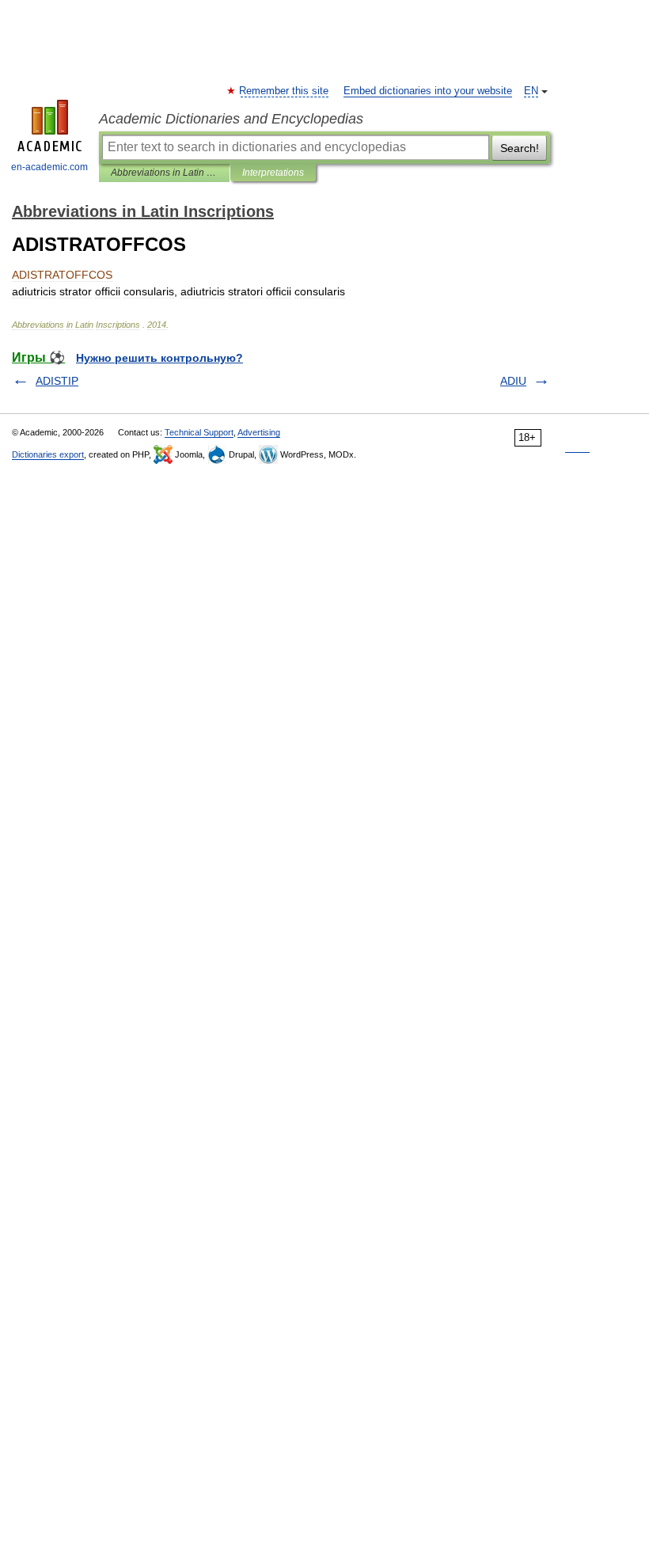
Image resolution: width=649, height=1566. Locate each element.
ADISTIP (57, 380)
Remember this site (284, 91)
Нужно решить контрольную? (159, 358)
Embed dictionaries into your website (427, 91)
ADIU (513, 380)
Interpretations (273, 172)
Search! (519, 148)
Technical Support (199, 432)
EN (531, 91)
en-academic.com (49, 167)
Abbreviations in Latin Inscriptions (164, 172)
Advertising (258, 432)
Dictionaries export (48, 454)
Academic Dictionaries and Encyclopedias (231, 119)
